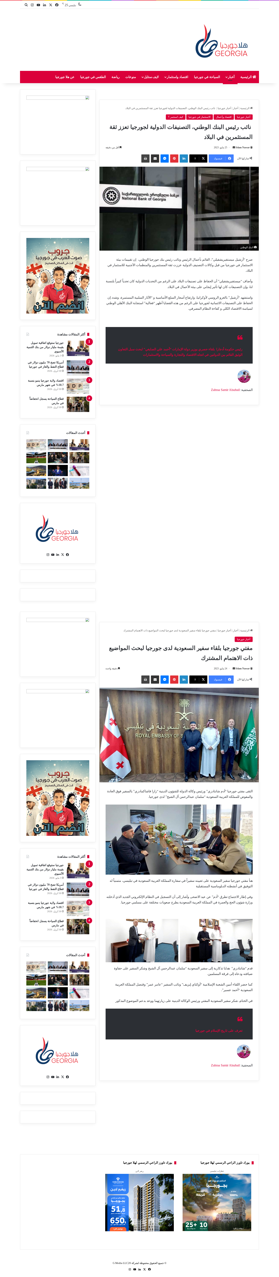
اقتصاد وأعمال (224, 116)
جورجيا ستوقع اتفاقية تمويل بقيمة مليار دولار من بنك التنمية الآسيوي (45, 347)
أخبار (231, 77)
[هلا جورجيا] (222, 40)
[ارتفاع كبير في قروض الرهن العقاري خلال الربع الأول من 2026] (36, 483)
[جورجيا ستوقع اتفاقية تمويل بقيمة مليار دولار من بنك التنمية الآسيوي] (78, 348)
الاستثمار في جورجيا (200, 116)
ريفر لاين (139, 1171)
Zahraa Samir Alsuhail (226, 390)
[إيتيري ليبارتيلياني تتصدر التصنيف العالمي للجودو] (58, 470)
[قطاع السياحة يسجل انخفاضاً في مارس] (78, 404)
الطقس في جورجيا (93, 77)
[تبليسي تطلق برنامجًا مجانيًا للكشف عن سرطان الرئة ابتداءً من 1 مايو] (79, 470)
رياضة (116, 77)
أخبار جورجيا (224, 108)
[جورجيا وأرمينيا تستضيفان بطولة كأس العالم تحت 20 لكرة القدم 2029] (36, 457)
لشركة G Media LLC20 (126, 1263)
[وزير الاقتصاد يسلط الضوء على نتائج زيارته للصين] (58, 483)
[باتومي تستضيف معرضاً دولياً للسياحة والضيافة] (58, 457)
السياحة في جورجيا (207, 77)
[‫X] (62, 554)
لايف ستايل (151, 77)
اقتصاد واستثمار (177, 77)
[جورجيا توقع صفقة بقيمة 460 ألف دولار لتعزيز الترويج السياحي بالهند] (36, 470)
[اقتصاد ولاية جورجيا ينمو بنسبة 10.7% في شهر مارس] (78, 386)
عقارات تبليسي (217, 1171)
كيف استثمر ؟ (175, 116)
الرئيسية (246, 77)
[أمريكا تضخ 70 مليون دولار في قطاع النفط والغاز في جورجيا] (78, 368)
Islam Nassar (243, 147)
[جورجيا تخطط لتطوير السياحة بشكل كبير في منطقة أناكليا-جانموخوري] (79, 483)
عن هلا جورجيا (65, 77)
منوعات (130, 77)
